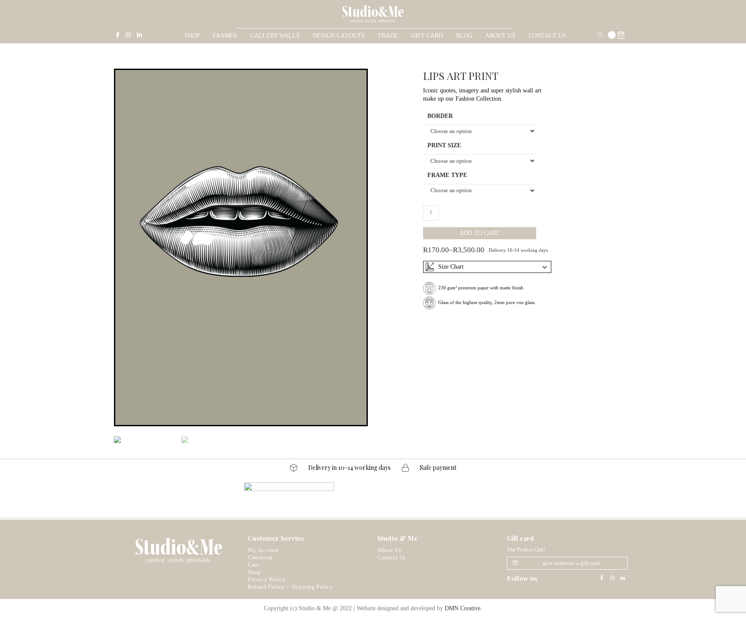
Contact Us (391, 557)
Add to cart (479, 233)
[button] (567, 563)
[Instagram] (612, 578)
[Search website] (600, 35)
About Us (389, 550)
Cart (253, 564)
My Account (263, 550)
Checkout (260, 557)
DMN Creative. (463, 608)
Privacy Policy (266, 579)
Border (440, 116)
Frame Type (447, 175)
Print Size (444, 145)
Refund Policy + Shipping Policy (290, 586)
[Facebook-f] (602, 578)
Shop (254, 572)
